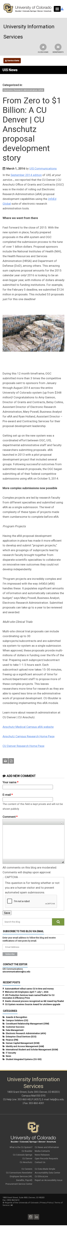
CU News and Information (47, 1147)
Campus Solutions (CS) (17, 1020)
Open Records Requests (46, 1158)
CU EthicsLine (41, 1176)
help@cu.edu (57, 1099)
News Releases (42, 1155)
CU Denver (27, 1158)
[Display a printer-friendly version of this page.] (5, 761)
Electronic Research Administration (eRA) (23, 90)
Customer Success (15, 1027)
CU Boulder (27, 1151)
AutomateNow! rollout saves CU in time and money (29, 989)
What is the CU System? (21, 1147)
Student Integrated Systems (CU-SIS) (24, 1059)
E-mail (8, 794)
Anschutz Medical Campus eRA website (28, 727)
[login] (12, 1205)
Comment (10, 816)
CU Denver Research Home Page (23, 746)
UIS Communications (43, 168)
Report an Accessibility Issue (48, 1180)
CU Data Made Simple (45, 1169)
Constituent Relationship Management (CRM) (27, 1024)
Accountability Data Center (47, 1173)
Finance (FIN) (12, 1040)
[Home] (27, 12)
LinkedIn (36, 1217)
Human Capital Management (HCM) (23, 1043)
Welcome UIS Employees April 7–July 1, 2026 (26, 992)
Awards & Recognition (16, 1017)
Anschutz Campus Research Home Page (28, 736)
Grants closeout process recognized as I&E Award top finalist (34, 1001)
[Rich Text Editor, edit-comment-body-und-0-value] (33, 842)
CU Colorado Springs (22, 1155)
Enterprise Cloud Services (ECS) (21, 1036)
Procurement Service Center (18, 1184)
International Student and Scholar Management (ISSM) (32, 1049)
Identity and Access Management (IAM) (25, 1046)
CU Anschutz (26, 1162)
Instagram (30, 1217)
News (8, 1056)
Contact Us (40, 1162)
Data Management (15, 1030)
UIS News (10, 70)
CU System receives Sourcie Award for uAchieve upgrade (32, 1004)
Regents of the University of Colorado (22, 1203)
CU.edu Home (43, 52)
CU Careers (26, 1169)
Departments (58, 52)
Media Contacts (42, 1151)
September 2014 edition (26, 175)
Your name (10, 782)
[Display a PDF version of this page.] (11, 761)
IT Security (11, 1053)
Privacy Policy (46, 1203)
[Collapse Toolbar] (61, 823)
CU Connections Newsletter (19, 1173)
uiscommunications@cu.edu (16, 971)
